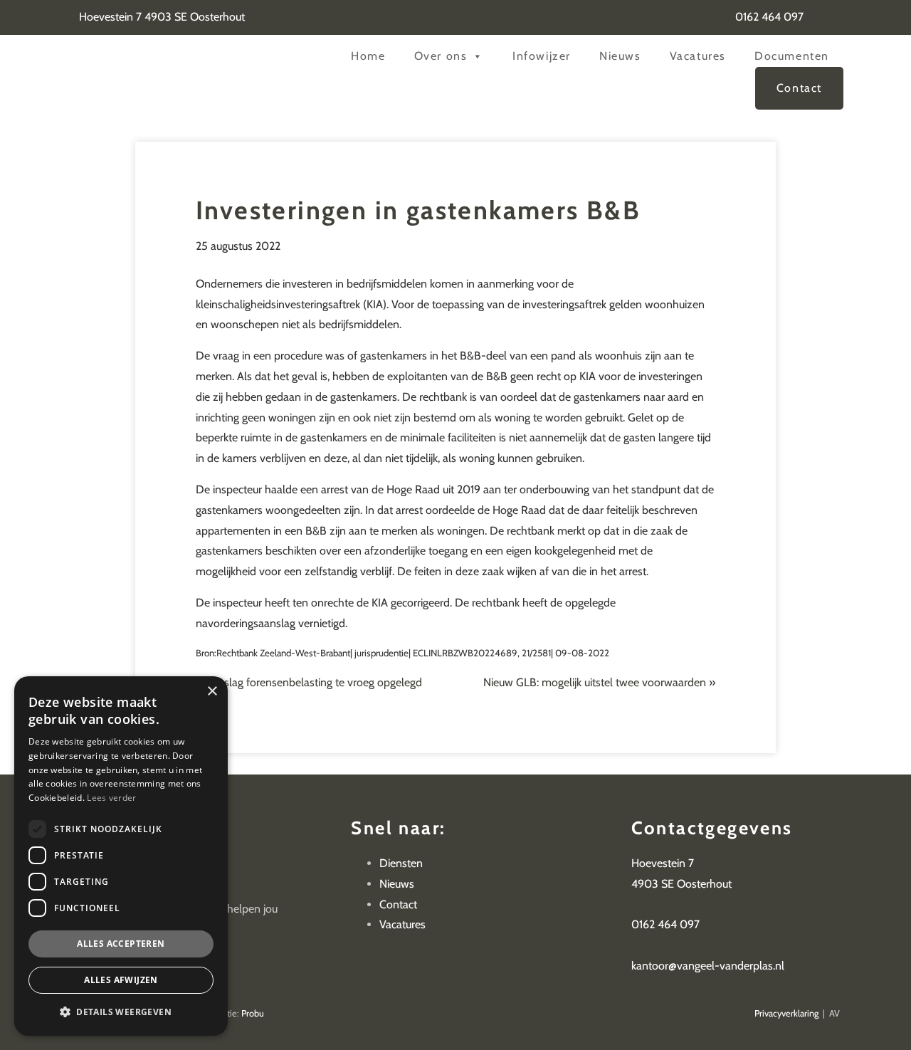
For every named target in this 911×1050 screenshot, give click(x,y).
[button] (121, 1012)
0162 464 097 (768, 16)
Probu (252, 1013)
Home (368, 56)
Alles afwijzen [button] (121, 980)
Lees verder (111, 798)
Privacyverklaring (786, 1013)
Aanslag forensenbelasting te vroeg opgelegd (313, 682)
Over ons (441, 56)
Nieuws (620, 56)
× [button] (211, 691)
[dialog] (121, 856)
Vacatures (698, 56)
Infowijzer (541, 56)
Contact (799, 88)
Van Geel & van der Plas (176, 64)
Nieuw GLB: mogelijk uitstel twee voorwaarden (594, 682)
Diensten (401, 863)
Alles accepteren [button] (120, 944)
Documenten (791, 56)
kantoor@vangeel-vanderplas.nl (707, 965)
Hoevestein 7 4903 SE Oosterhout (160, 16)
